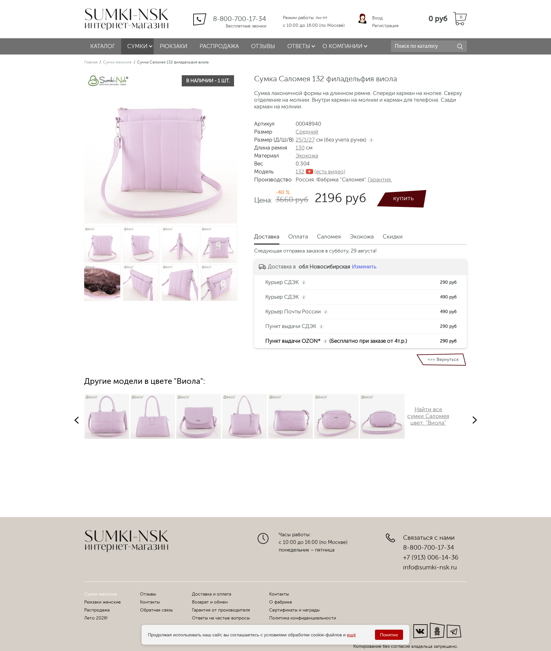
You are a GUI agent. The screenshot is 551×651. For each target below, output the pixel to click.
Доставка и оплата (211, 594)
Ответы (298, 46)
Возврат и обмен (210, 602)
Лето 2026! (96, 618)
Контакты (150, 602)
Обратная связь (156, 610)
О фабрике (280, 602)
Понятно (389, 634)
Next (475, 420)
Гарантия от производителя (221, 610)
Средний (307, 132)
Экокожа (307, 156)
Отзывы (263, 46)
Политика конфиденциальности (302, 618)
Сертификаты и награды (294, 610)
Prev (76, 420)
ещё (351, 634)
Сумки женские (117, 62)
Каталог (102, 46)
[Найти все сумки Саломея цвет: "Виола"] (428, 437)
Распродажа (219, 46)
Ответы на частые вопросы (221, 618)
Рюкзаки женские (102, 602)
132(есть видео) (320, 172)
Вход (377, 18)
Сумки (137, 46)
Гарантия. (380, 180)
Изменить (364, 267)
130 (300, 148)
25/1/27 (305, 140)
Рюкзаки (173, 46)
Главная (91, 62)
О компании (342, 46)
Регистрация (385, 25)
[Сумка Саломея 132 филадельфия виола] (103, 245)
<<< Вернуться (443, 359)
